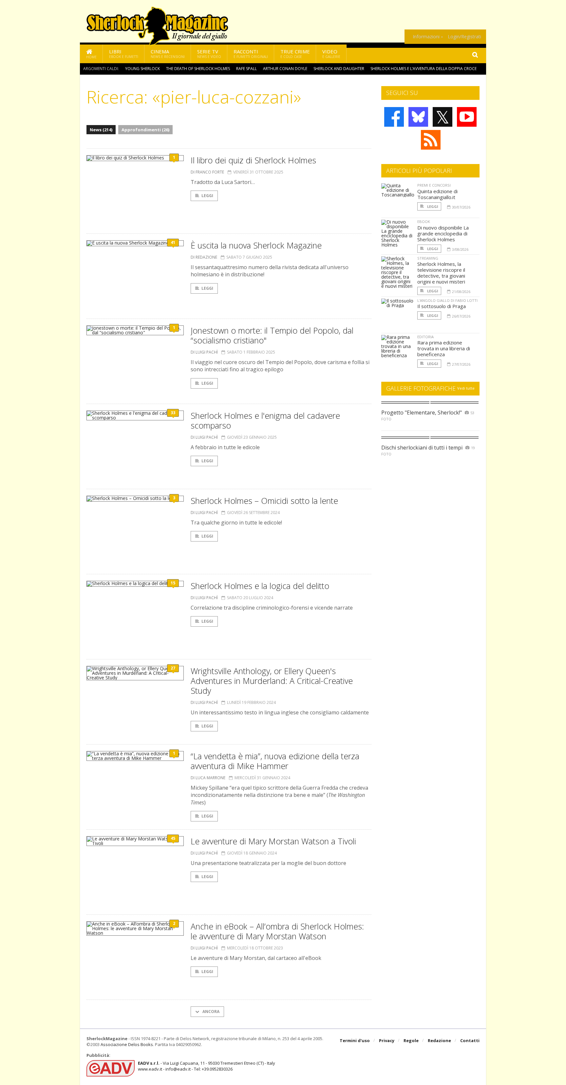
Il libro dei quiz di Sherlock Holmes (253, 160)
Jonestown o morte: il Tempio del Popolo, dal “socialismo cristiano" (272, 335)
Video (331, 53)
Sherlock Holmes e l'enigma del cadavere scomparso (265, 420)
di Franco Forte (207, 172)
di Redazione (204, 257)
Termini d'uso (355, 1040)
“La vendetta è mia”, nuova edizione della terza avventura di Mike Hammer (275, 760)
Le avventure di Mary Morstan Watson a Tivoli (273, 841)
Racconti (251, 53)
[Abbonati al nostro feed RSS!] (431, 140)
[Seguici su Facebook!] (394, 117)
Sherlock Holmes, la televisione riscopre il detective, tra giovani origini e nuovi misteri (441, 273)
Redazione (439, 1040)
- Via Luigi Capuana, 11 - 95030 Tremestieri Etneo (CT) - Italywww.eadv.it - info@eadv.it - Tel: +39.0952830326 (206, 1066)
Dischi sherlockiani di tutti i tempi (421, 447)
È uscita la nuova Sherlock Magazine (256, 245)
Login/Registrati (464, 36)
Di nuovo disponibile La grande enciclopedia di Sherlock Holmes (443, 233)
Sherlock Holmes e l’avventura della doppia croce (423, 68)
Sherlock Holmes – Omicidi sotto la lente (264, 500)
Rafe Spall (246, 68)
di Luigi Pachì (204, 352)
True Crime (295, 53)
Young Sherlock (142, 68)
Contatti (470, 1040)
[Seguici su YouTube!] (467, 117)
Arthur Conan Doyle (285, 68)
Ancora (210, 1011)
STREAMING (427, 258)
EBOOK (423, 221)
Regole (411, 1040)
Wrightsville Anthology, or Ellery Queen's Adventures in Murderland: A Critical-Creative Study (272, 680)
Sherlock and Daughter (338, 68)
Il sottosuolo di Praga (441, 306)
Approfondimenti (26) (145, 130)
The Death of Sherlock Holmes (198, 68)
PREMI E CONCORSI (434, 185)
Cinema (168, 53)
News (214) (101, 130)
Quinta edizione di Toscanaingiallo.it (437, 194)
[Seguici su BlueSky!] (418, 117)
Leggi (207, 195)
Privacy (386, 1040)
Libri (123, 53)
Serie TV (209, 53)
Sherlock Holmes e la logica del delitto (260, 585)
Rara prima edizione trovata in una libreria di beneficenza (443, 348)
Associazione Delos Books (127, 1044)
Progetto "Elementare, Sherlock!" (421, 412)
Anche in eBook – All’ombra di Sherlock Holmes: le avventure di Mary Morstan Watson (277, 931)
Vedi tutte (466, 388)
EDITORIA (425, 337)
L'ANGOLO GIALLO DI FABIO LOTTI (447, 300)
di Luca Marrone (208, 778)
